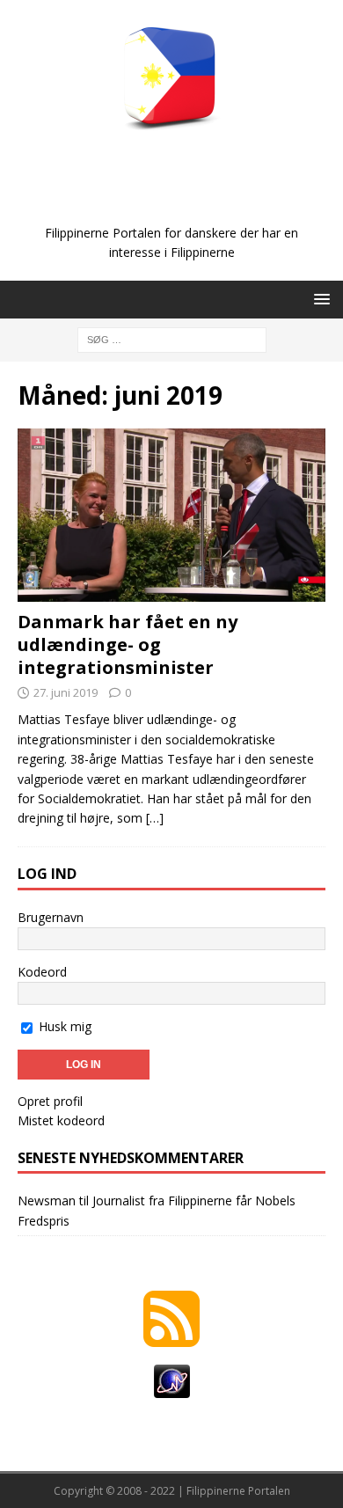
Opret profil (50, 1101)
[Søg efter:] (171, 338)
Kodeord (42, 971)
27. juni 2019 (65, 692)
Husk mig (63, 1026)
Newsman (47, 1200)
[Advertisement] (180, 195)
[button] (319, 298)
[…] (155, 817)
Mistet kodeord (61, 1120)
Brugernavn (51, 917)
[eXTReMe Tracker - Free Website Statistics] (172, 1388)
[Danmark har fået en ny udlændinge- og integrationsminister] (171, 515)
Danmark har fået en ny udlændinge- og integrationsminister (127, 644)
